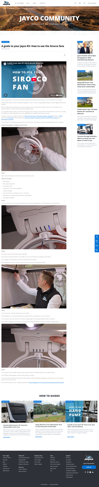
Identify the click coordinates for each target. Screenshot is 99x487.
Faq (51, 470)
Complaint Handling (71, 470)
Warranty (52, 457)
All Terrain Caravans (41, 116)
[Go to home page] (89, 458)
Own (51, 455)
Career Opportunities (71, 466)
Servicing (52, 459)
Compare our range (23, 462)
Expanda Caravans (40, 118)
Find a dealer (37, 459)
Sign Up (89, 467)
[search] (84, 3)
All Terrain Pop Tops (30, 116)
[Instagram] (87, 472)
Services (21, 467)
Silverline (50, 116)
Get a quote (37, 462)
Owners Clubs (69, 475)
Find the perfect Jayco (24, 457)
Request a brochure (23, 464)
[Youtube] (90, 472)
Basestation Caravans (7, 119)
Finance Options (23, 469)
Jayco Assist (53, 468)
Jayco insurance (22, 471)
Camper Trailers (7, 457)
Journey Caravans (30, 118)
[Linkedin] (92, 472)
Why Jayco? (68, 462)
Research (21, 455)
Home (4, 8)
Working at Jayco (70, 464)
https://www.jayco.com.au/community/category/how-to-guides (46, 382)
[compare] (80, 3)
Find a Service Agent (55, 464)
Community (11, 8)
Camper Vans (6, 468)
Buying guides (22, 459)
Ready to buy (38, 455)
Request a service (54, 462)
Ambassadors (69, 477)
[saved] (75, 3)
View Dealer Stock (38, 457)
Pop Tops (5, 459)
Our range (6, 455)
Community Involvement (72, 473)
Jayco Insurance (54, 466)
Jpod (4, 462)
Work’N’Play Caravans (52, 118)
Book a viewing (38, 464)
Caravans (5, 466)
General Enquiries (70, 468)
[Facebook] (85, 472)
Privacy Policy (44, 484)
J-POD (60, 116)
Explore (68, 455)
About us (68, 457)
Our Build (68, 459)
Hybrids (5, 464)
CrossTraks (10, 118)
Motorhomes (6, 470)
